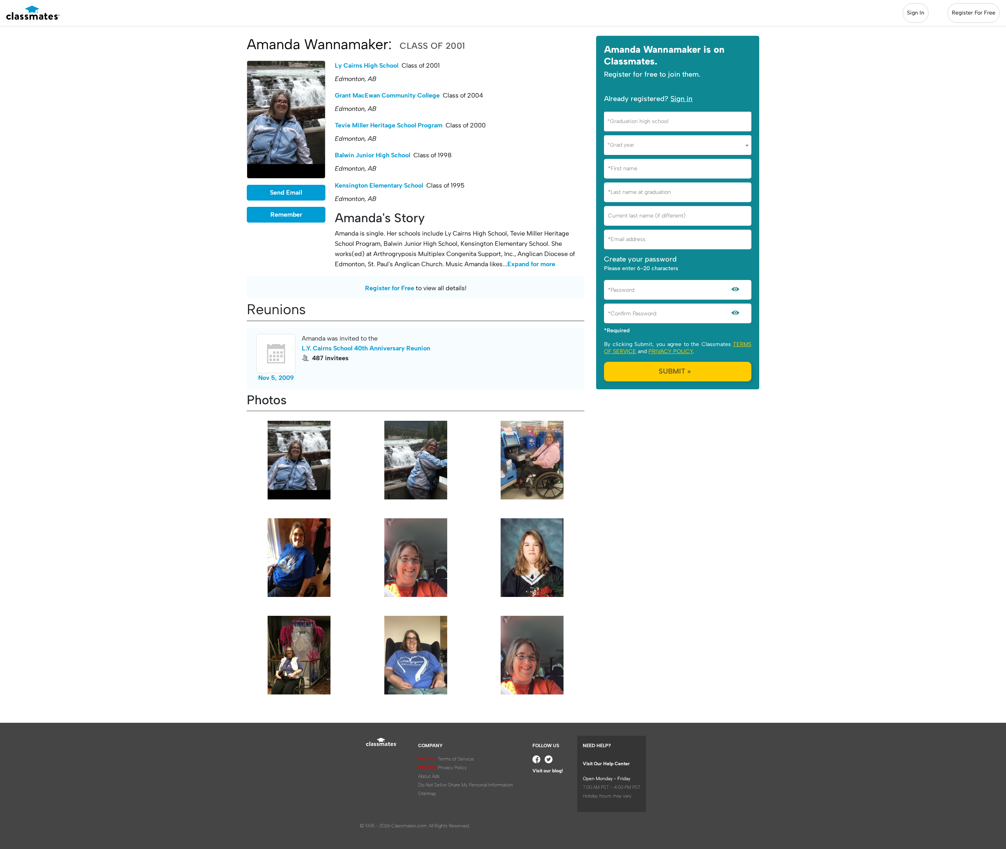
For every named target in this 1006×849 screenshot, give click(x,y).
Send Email (286, 192)
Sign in (681, 98)
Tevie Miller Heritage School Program (388, 125)
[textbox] (677, 121)
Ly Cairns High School (366, 65)
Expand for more (531, 264)
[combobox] (677, 121)
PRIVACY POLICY (670, 351)
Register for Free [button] (389, 288)
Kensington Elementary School (379, 185)
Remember (286, 214)
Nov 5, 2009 (276, 377)
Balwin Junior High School (372, 155)
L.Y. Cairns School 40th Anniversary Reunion (366, 348)
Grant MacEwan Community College (387, 95)
